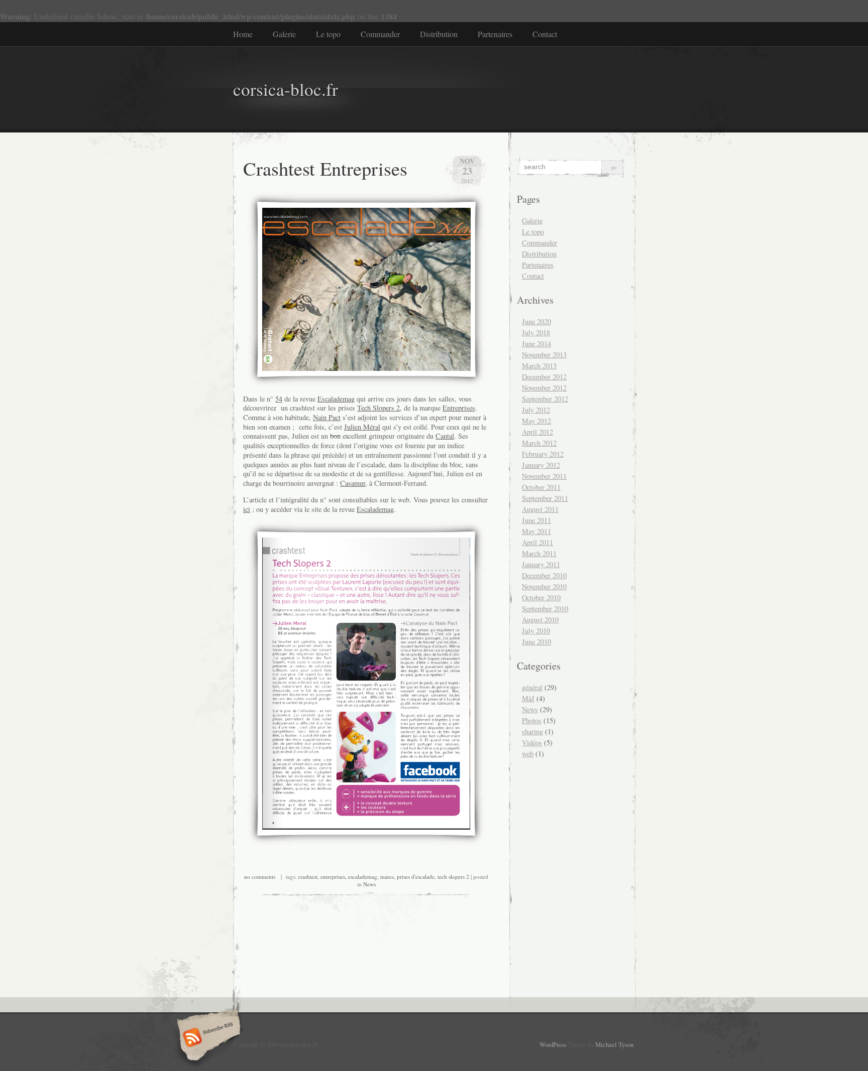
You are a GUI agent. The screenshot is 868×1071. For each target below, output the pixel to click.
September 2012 (545, 399)
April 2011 (537, 542)
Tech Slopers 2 (378, 408)
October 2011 (541, 487)
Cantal (445, 436)
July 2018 (536, 332)
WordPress (553, 1044)
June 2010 (536, 641)
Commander (380, 34)
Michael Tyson (614, 1044)
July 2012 (536, 410)
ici (246, 509)
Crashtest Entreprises (325, 168)
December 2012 (544, 376)
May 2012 (536, 421)
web (527, 753)
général (532, 687)
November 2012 (544, 387)
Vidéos (532, 742)
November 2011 (544, 476)
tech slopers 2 (453, 876)
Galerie (284, 34)
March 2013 (539, 365)
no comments (259, 876)
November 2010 (544, 586)
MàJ (528, 698)
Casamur (352, 483)
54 (278, 399)
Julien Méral (362, 427)
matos (387, 876)
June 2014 (536, 343)
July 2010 (536, 630)
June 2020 (536, 321)
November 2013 (544, 354)
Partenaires (495, 34)
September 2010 (545, 608)
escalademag (362, 876)
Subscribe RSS (207, 1038)
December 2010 (544, 575)
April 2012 (537, 432)
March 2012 (539, 443)
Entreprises (459, 408)
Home (243, 34)
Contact (544, 34)
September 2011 (545, 498)
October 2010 (541, 597)
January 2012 (541, 465)
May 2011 (536, 531)
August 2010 (540, 619)
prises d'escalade (416, 876)
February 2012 (543, 454)
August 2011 (540, 509)
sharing (532, 731)
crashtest (307, 876)
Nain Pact (327, 417)
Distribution (439, 34)
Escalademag (336, 399)
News (369, 884)
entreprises (332, 876)
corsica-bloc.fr (285, 89)
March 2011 (539, 553)
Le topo (328, 34)
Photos (531, 720)
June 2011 (536, 520)
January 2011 (541, 564)
